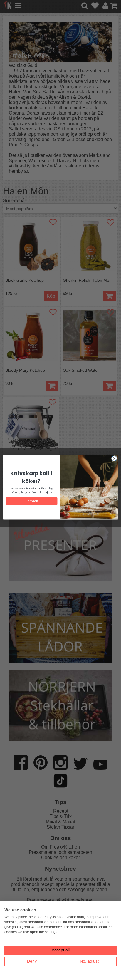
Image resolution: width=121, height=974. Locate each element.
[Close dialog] (114, 458)
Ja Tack (32, 501)
